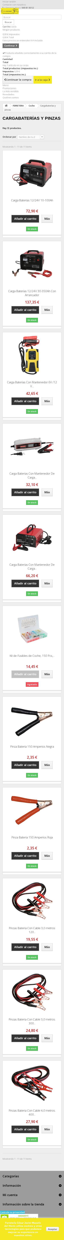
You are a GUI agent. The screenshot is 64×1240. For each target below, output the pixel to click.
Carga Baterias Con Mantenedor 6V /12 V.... (32, 384)
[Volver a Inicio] (6, 106)
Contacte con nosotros (14, 4)
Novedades (8, 94)
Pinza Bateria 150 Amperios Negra (32, 746)
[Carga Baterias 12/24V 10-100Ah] (32, 173)
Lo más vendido (11, 91)
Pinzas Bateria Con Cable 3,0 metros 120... (32, 930)
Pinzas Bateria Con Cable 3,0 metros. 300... (32, 1021)
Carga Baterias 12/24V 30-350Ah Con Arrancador (32, 293)
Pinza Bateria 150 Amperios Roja (32, 837)
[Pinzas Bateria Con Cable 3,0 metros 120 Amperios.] (32, 901)
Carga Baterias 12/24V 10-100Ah (32, 200)
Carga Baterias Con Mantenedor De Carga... (32, 475)
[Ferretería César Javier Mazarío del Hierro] (11, 13)
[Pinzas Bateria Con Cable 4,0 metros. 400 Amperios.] (32, 1083)
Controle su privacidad (12, 1212)
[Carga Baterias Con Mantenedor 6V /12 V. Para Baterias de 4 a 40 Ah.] (32, 355)
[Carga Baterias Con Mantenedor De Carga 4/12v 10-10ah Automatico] (32, 446)
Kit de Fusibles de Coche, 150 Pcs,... (32, 656)
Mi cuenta (10, 1195)
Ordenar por (9, 136)
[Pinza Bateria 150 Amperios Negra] (32, 719)
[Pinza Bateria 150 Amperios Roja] (32, 810)
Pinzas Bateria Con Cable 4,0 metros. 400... (32, 1112)
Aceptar (52, 1229)
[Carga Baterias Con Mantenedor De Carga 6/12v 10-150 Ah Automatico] (32, 537)
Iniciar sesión (9, 1)
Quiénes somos (11, 97)
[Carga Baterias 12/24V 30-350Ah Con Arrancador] (32, 264)
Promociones (9, 88)
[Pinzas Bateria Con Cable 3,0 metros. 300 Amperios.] (32, 992)
